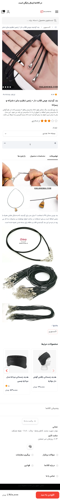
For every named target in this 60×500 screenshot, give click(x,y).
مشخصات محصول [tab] (37, 156)
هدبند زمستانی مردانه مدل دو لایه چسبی (17, 379)
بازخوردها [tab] (22, 156)
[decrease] (4, 143)
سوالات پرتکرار (49, 455)
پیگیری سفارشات (23, 455)
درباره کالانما (49, 465)
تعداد (55, 127)
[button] (6, 370)
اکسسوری (47, 27)
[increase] (55, 143)
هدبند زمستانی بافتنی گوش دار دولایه (44, 379)
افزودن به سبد (47, 495)
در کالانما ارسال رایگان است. (30, 3)
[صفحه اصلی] (56, 27)
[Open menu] (56, 12)
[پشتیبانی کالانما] (30, 446)
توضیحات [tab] (54, 156)
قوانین (27, 465)
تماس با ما (50, 476)
